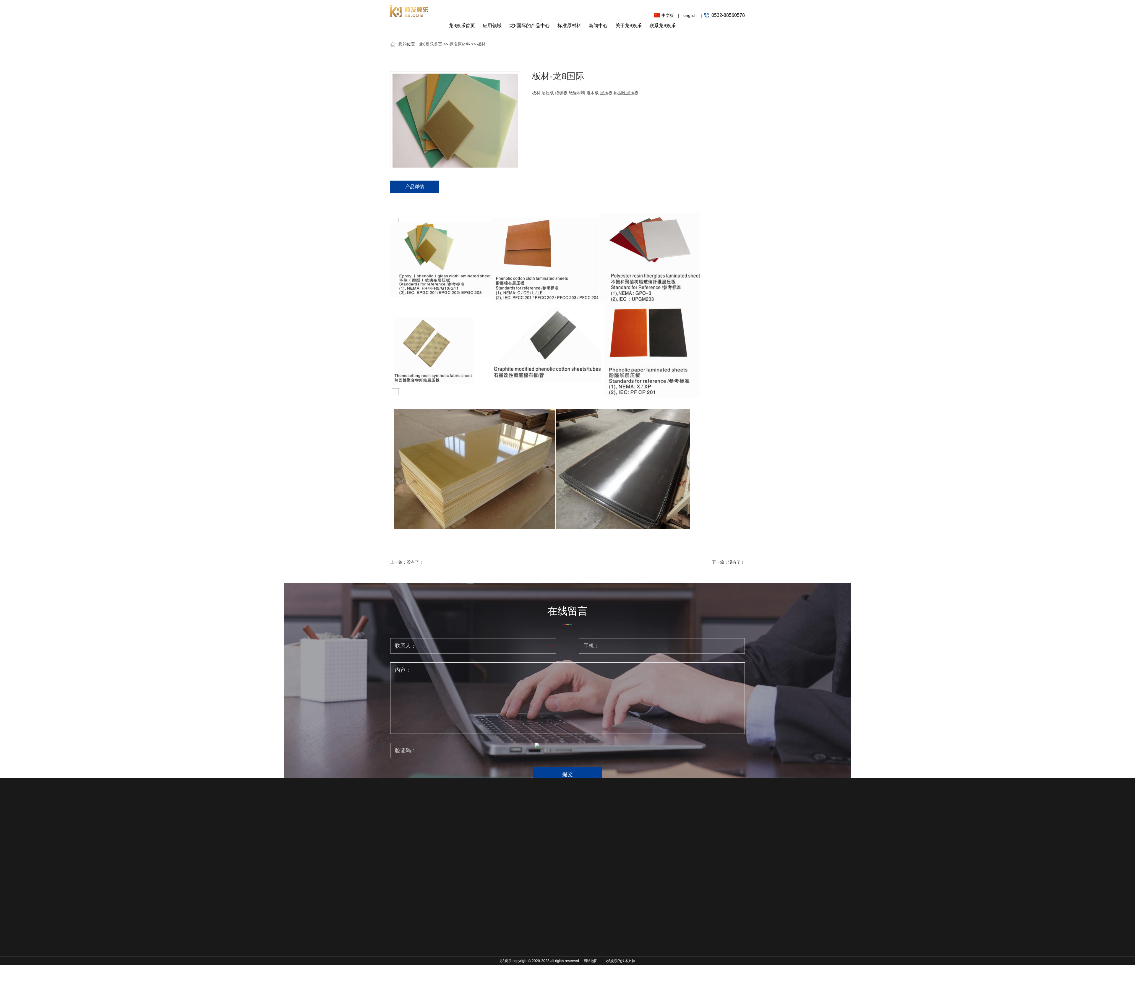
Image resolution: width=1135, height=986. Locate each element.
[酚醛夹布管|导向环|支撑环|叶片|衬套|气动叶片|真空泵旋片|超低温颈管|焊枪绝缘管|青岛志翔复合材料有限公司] (409, 8)
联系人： (405, 646)
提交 (567, 774)
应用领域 (492, 25)
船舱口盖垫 (450, 925)
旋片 (444, 881)
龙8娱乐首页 (462, 25)
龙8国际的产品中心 (529, 25)
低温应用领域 (402, 871)
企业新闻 (548, 862)
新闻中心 (598, 25)
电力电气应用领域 (406, 907)
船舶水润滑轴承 (454, 916)
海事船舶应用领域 (406, 862)
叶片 (444, 872)
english (690, 15)
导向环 (446, 863)
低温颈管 (448, 890)
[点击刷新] (545, 750)
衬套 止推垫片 (453, 952)
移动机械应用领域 (406, 854)
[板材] (455, 120)
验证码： (405, 750)
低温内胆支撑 (452, 898)
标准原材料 (569, 25)
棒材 (494, 862)
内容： (403, 670)
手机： (591, 646)
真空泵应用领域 (404, 898)
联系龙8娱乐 (662, 25)
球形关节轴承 (452, 907)
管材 (494, 871)
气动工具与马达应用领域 (406, 885)
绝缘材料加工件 (454, 943)
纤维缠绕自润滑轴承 (456, 965)
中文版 (667, 15)
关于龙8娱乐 (628, 25)
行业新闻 (548, 854)
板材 (481, 44)
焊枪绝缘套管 (452, 934)
